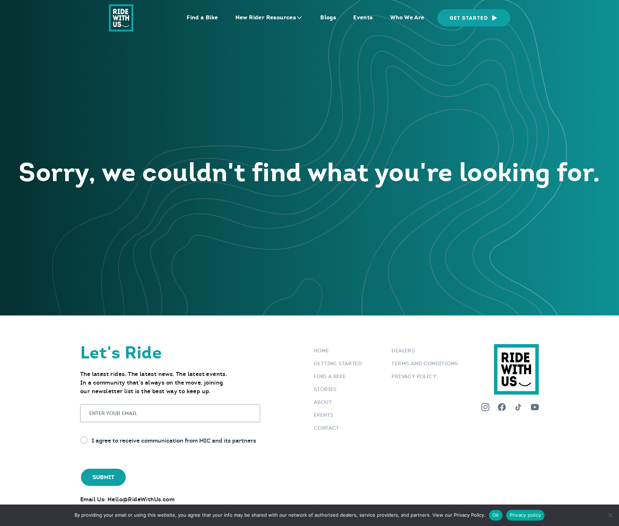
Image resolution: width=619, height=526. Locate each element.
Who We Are (407, 17)
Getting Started (338, 363)
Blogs (328, 17)
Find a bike (330, 376)
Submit (103, 477)
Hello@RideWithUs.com (140, 499)
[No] (610, 515)
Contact (326, 428)
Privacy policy (525, 515)
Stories (325, 389)
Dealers (403, 350)
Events (363, 17)
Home (321, 350)
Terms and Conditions (425, 363)
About (323, 402)
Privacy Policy (414, 376)
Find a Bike (202, 17)
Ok (496, 515)
